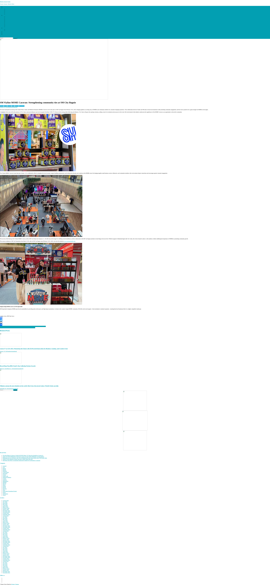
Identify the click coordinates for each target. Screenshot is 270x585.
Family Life (5, 28)
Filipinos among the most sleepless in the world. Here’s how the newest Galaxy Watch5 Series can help (29, 386)
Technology (8, 25)
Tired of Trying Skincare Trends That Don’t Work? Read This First (18, 459)
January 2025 (6, 524)
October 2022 (6, 558)
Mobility (7, 24)
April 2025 (5, 520)
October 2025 (6, 513)
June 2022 (5, 563)
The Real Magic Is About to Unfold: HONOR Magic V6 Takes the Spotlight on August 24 (23, 455)
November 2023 (6, 542)
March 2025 (5, 522)
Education (8, 19)
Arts (7, 9)
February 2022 (6, 568)
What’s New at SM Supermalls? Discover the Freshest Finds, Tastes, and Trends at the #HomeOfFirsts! (23, 326)
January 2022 (6, 570)
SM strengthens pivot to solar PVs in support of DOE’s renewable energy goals (17, 327)
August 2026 (6, 500)
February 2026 (6, 508)
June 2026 (5, 503)
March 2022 (5, 567)
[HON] (135, 430)
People (4, 486)
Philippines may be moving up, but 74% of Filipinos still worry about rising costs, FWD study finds (25, 458)
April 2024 (5, 536)
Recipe (7, 14)
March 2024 (5, 537)
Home (4, 6)
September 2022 (6, 560)
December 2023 (6, 541)
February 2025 (6, 523)
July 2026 (5, 501)
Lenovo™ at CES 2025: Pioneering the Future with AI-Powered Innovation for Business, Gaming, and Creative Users (34, 348)
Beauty (4, 468)
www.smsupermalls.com (69, 241)
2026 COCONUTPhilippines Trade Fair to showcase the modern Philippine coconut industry (23, 456)
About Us (5, 34)
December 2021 (6, 571)
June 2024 (5, 533)
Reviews (5, 31)
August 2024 (6, 531)
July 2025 (5, 517)
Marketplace (8, 10)
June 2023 (5, 548)
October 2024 (6, 528)
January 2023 (6, 555)
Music (7, 12)
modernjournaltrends (12, 107)
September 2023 (6, 544)
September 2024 (6, 529)
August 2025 (6, 515)
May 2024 (5, 534)
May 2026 (5, 504)
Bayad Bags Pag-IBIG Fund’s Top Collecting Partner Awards (18, 366)
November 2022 (6, 557)
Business (8, 17)
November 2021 (6, 572)
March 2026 (5, 507)
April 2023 (5, 551)
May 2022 (5, 565)
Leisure (7, 20)
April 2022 (5, 566)
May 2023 (5, 550)
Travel (4, 495)
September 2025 (6, 514)
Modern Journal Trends (5, 1)
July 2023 (5, 547)
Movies (7, 11)
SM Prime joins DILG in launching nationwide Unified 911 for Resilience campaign (21, 460)
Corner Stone (9, 29)
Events (7, 26)
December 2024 (6, 525)
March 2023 (5, 552)
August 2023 (6, 546)
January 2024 (6, 539)
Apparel (7, 16)
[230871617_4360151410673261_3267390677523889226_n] (135, 450)
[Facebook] (135, 318)
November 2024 (6, 527)
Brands (4, 15)
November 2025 (6, 512)
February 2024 (6, 538)
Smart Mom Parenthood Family (13, 30)
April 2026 (5, 505)
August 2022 (6, 561)
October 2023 (6, 543)
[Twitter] (135, 320)
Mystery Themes (15, 584)
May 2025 (5, 519)
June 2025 (5, 518)
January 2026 (6, 509)
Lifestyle (5, 7)
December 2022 (6, 556)
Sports (7, 23)
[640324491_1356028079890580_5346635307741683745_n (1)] (135, 410)
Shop (4, 33)
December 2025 (6, 510)
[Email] (135, 322)
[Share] (135, 325)
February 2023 (6, 553)
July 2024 (5, 532)
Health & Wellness (10, 21)
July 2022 (5, 562)
